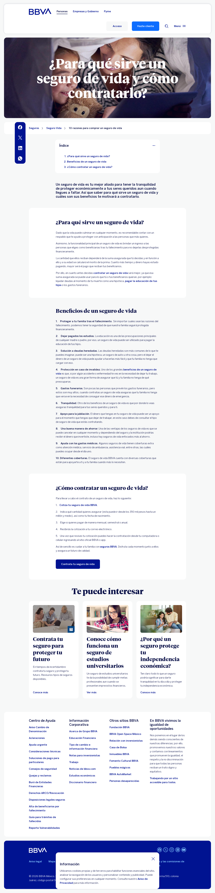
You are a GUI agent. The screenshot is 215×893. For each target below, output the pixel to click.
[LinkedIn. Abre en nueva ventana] (177, 849)
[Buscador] (166, 26)
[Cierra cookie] (153, 858)
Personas (62, 11)
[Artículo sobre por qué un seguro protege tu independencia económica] (161, 619)
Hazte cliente (145, 26)
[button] (117, 26)
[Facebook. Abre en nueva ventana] (159, 849)
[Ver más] (107, 619)
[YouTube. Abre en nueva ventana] (183, 849)
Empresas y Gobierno (86, 11)
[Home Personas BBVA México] (40, 11)
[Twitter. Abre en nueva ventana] (165, 849)
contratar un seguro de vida (110, 273)
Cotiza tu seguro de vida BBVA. (78, 505)
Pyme (107, 11)
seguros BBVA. (108, 546)
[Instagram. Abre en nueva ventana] (171, 849)
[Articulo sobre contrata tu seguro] (54, 619)
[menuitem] (20, 127)
